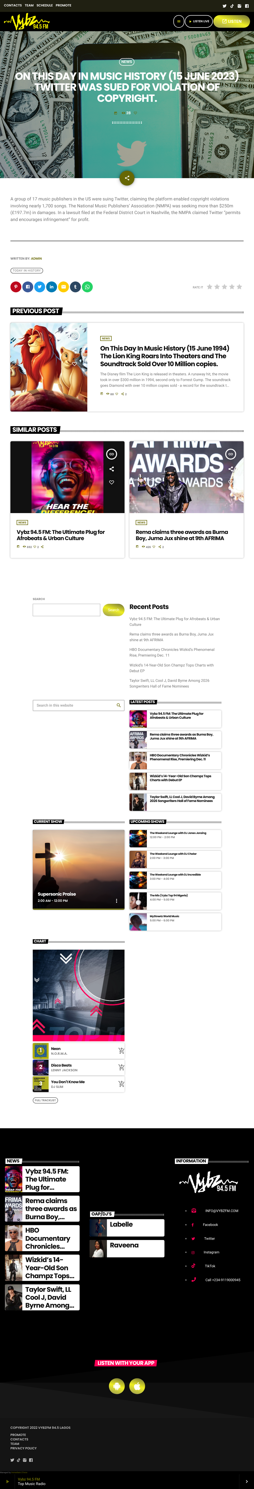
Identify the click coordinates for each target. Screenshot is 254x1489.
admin (36, 258)
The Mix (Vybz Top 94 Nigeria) (169, 895)
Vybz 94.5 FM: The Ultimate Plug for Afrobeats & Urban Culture (61, 535)
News (126, 62)
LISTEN (232, 21)
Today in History (27, 271)
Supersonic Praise (57, 894)
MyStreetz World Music (164, 916)
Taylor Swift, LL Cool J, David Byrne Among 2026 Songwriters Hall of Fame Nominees (182, 799)
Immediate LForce (19, 1472)
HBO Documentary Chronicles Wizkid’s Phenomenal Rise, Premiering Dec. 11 (180, 757)
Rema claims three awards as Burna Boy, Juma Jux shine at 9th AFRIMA (182, 535)
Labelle (121, 1224)
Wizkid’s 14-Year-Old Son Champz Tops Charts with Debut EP (180, 778)
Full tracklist (45, 1100)
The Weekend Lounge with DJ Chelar (173, 853)
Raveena (124, 1245)
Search (39, 599)
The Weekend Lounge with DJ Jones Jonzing (178, 833)
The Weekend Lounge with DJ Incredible (175, 874)
